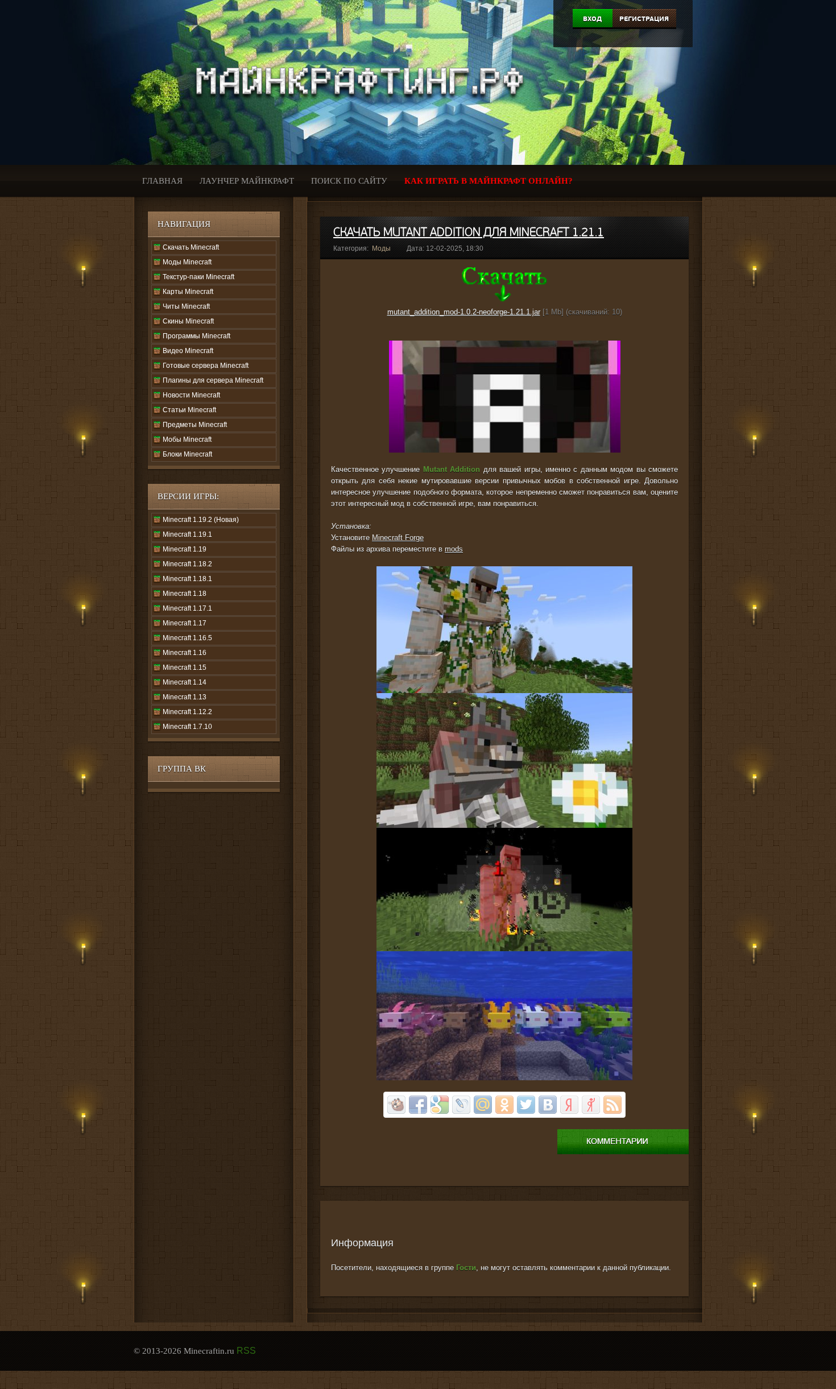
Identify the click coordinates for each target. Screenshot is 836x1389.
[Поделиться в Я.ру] (591, 1105)
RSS (246, 1350)
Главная (162, 180)
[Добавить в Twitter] (526, 1105)
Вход (592, 18)
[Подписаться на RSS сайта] (612, 1105)
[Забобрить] (396, 1105)
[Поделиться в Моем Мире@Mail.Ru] (483, 1105)
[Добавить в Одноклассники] (504, 1105)
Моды (381, 248)
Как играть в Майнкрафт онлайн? (488, 180)
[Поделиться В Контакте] (548, 1105)
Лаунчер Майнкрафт (247, 180)
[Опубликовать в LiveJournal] (461, 1105)
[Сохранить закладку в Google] (440, 1105)
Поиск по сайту (349, 180)
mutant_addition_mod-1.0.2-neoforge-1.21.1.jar (463, 312)
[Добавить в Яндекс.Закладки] (569, 1105)
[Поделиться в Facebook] (418, 1105)
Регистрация (644, 18)
